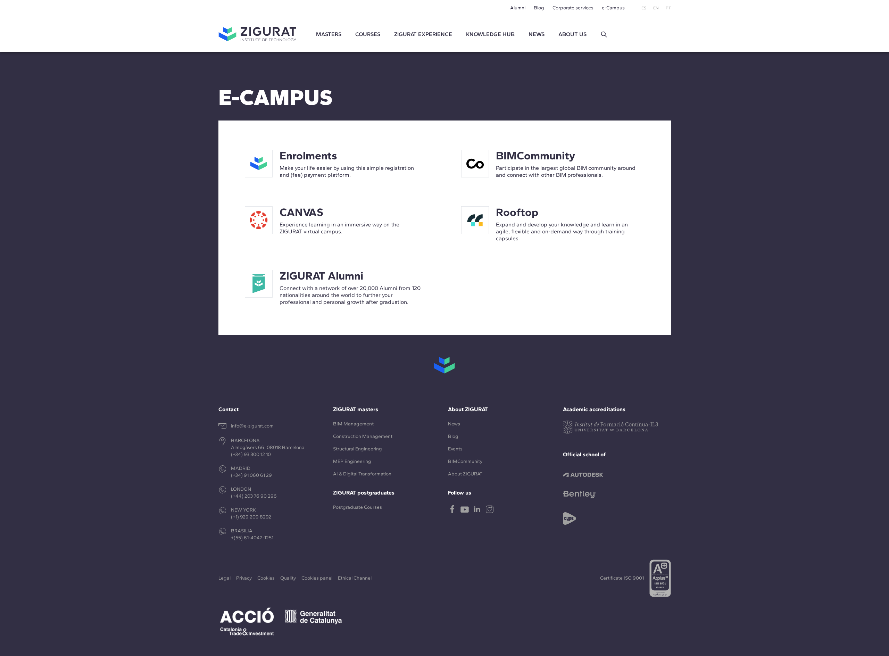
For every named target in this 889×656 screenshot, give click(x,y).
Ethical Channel (355, 578)
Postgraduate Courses (357, 507)
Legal (224, 578)
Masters (328, 34)
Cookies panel (316, 578)
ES (643, 8)
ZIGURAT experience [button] (423, 34)
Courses (367, 34)
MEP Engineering (352, 461)
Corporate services (572, 8)
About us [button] (572, 34)
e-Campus (613, 8)
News (454, 424)
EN (656, 8)
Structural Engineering (357, 449)
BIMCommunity (465, 461)
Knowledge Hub (490, 34)
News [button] (537, 34)
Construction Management (362, 436)
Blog (539, 8)
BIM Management (353, 424)
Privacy (244, 578)
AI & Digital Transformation (362, 474)
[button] (603, 34)
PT (668, 8)
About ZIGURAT (465, 474)
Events (455, 449)
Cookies (266, 578)
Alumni (517, 8)
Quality (288, 578)
